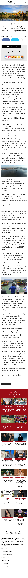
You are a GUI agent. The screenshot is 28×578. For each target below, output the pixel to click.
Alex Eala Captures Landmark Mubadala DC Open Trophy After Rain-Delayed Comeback (8, 426)
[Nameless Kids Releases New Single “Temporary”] (7, 472)
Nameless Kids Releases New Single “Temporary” (7, 480)
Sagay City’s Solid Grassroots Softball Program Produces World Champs (20, 408)
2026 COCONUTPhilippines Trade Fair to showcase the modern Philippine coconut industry (7, 503)
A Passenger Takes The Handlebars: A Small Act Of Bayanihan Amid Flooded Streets (7, 463)
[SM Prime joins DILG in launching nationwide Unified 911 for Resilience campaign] (20, 513)
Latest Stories (4, 384)
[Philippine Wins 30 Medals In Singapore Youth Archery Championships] (20, 419)
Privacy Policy (4, 563)
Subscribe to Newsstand (7, 557)
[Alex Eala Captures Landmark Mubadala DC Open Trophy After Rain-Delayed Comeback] (7, 419)
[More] (21, 39)
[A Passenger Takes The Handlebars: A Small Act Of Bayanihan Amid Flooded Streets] (7, 454)
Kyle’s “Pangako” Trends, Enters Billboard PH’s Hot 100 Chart (20, 501)
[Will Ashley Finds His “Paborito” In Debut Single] (20, 437)
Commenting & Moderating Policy (9, 566)
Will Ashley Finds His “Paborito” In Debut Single (20, 444)
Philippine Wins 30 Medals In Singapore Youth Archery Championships (20, 425)
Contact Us (4, 548)
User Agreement (5, 560)
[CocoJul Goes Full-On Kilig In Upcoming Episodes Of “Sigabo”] (7, 437)
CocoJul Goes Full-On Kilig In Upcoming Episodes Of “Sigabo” (7, 445)
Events (9, 384)
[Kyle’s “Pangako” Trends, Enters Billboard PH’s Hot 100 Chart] (20, 493)
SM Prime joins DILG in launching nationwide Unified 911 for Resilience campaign (20, 522)
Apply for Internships (6, 554)
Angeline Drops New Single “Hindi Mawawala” (8, 521)
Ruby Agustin (6, 36)
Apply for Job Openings (7, 551)
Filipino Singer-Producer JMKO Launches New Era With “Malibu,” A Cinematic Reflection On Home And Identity (20, 482)
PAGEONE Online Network (7, 441)
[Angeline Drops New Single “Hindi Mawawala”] (7, 513)
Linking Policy (4, 569)
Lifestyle (20, 517)
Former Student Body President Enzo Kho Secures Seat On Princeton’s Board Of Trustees (8, 409)
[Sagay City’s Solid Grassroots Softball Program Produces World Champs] (20, 402)
